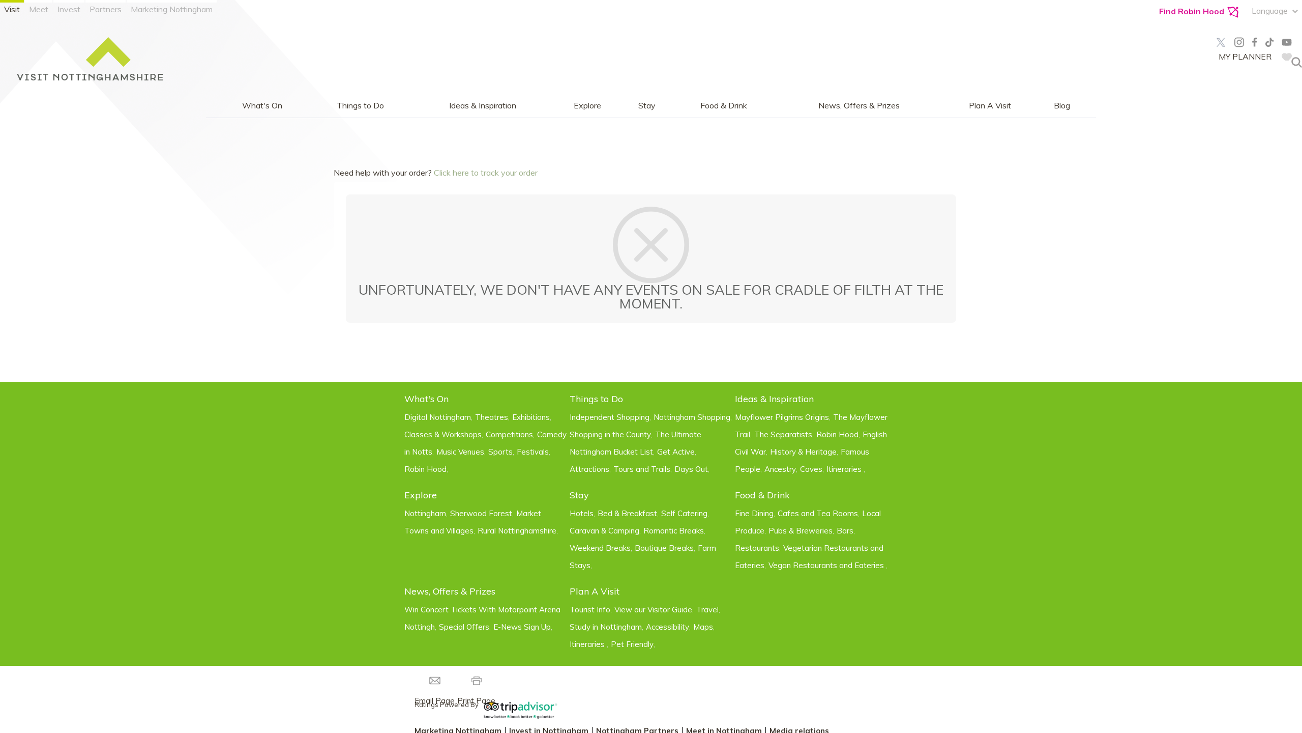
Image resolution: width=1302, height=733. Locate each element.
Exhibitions (531, 417)
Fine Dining (754, 513)
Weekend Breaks (600, 548)
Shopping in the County (610, 434)
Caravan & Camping (604, 530)
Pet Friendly (632, 644)
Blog (1062, 105)
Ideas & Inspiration (482, 105)
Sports (500, 452)
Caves (811, 469)
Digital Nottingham (437, 417)
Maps (703, 627)
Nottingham (425, 513)
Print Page (476, 701)
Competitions (509, 434)
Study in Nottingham (606, 627)
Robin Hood (425, 469)
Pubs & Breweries (800, 530)
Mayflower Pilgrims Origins (782, 417)
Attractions (589, 469)
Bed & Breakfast (627, 513)
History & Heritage (803, 452)
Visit (12, 9)
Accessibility (667, 627)
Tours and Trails (641, 469)
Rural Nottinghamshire (517, 530)
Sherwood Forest (481, 513)
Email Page (435, 701)
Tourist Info (590, 609)
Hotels (582, 513)
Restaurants (757, 548)
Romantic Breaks (673, 530)
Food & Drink (723, 105)
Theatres (491, 417)
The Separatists (783, 434)
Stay (647, 105)
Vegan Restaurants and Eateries (827, 565)
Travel (707, 609)
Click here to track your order (486, 172)
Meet (38, 9)
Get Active (676, 452)
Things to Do (360, 105)
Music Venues (460, 452)
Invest (68, 9)
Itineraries (845, 469)
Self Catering (684, 513)
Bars (845, 530)
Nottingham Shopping (692, 417)
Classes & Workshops (443, 434)
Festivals (533, 452)
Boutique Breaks (664, 548)
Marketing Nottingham (172, 9)
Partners (106, 9)
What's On (262, 105)
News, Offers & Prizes (859, 105)
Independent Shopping (609, 417)
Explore (587, 105)
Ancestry (780, 469)
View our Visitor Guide (653, 609)
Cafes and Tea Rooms (818, 513)
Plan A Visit (990, 105)
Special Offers (464, 627)
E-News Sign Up (522, 627)
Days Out (691, 469)
